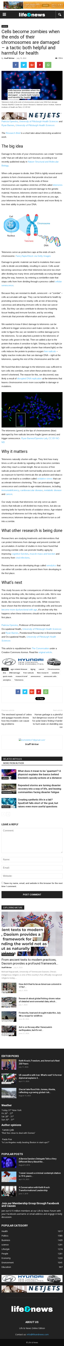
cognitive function (20, 554)
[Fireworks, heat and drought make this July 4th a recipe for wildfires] (8, 1016)
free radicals (50, 351)
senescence (35, 676)
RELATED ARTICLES (12, 759)
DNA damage (14, 673)
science (4, 26)
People (4, 1253)
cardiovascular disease (31, 490)
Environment (7, 792)
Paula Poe (7, 1139)
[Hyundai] (32, 1281)
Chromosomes (54, 669)
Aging (33, 669)
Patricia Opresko (9, 121)
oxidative (55, 673)
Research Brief (13, 133)
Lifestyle (5, 1249)
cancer (9, 494)
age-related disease (19, 669)
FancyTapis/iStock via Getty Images (33, 256)
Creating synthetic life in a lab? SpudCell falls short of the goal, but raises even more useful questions (38, 803)
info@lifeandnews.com (38, 1334)
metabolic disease (52, 490)
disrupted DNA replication (29, 378)
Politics (4, 1235)
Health (4, 1231)
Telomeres (18, 680)
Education (6, 1267)
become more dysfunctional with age (19, 609)
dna (4, 673)
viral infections (23, 557)
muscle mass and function (42, 554)
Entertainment (7, 955)
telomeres (58, 185)
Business (6, 807)
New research (43, 673)
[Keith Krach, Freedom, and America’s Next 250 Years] (8, 1064)
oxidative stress (45, 478)
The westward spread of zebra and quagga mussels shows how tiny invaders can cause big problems (16, 719)
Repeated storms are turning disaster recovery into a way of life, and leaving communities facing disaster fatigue (39, 789)
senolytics (51, 565)
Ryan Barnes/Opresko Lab (34, 438)
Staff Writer (9, 58)
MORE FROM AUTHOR (13, 763)
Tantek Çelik (8, 1129)
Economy (6, 1258)
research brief (21, 676)
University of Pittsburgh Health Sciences (38, 121)
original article (45, 652)
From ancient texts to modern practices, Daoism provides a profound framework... (29, 961)
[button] (60, 14)
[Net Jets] (32, 1291)
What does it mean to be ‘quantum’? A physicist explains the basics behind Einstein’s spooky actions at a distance (40, 774)
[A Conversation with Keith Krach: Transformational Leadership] (8, 1191)
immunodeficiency (10, 490)
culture (5, 778)
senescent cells (50, 676)
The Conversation (40, 648)
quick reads (7, 676)
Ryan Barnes (7, 125)
